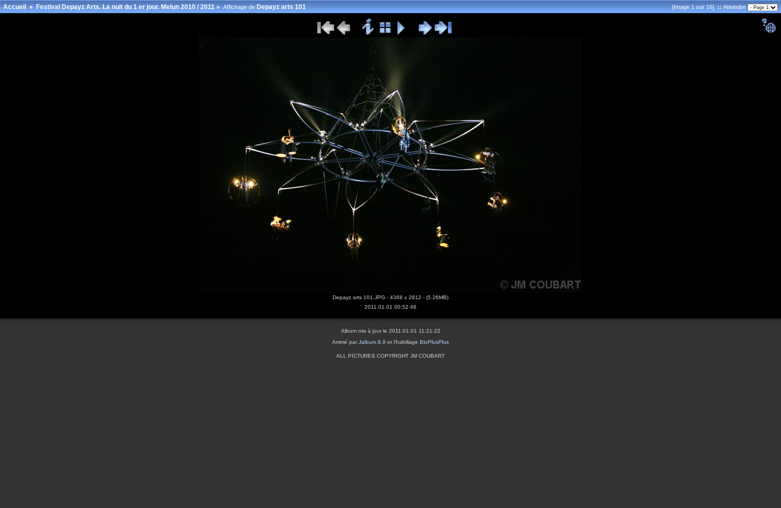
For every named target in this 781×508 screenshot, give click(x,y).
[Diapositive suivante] (425, 33)
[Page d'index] (385, 33)
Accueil (14, 7)
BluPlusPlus (434, 342)
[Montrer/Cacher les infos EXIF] (368, 33)
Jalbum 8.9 (372, 342)
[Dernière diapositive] (443, 33)
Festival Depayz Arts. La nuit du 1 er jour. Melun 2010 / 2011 (125, 7)
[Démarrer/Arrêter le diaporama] (401, 33)
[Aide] (768, 31)
